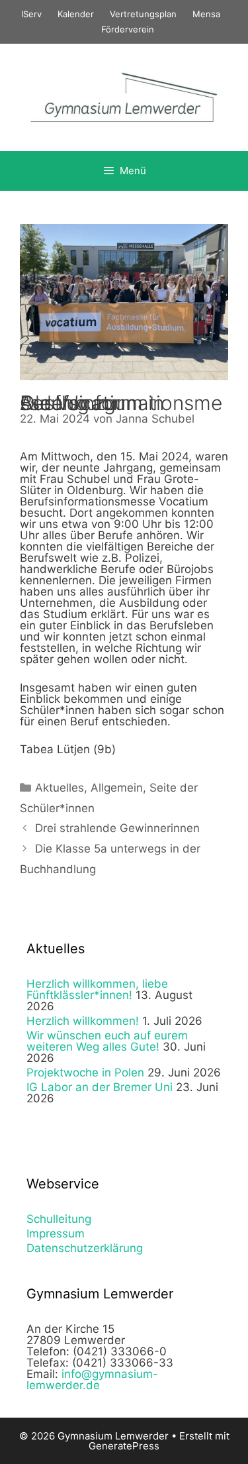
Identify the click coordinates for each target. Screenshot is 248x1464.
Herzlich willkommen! (82, 1020)
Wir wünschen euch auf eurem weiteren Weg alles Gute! (107, 1041)
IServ (31, 14)
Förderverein (127, 29)
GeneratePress (124, 1445)
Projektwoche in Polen (85, 1072)
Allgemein (117, 787)
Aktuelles (59, 787)
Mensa (206, 14)
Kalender (76, 14)
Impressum (55, 1233)
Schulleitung (58, 1219)
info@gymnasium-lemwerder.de (92, 1379)
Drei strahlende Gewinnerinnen (117, 828)
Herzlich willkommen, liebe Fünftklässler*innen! (97, 989)
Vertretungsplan (143, 14)
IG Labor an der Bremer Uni (99, 1087)
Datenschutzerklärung (84, 1248)
